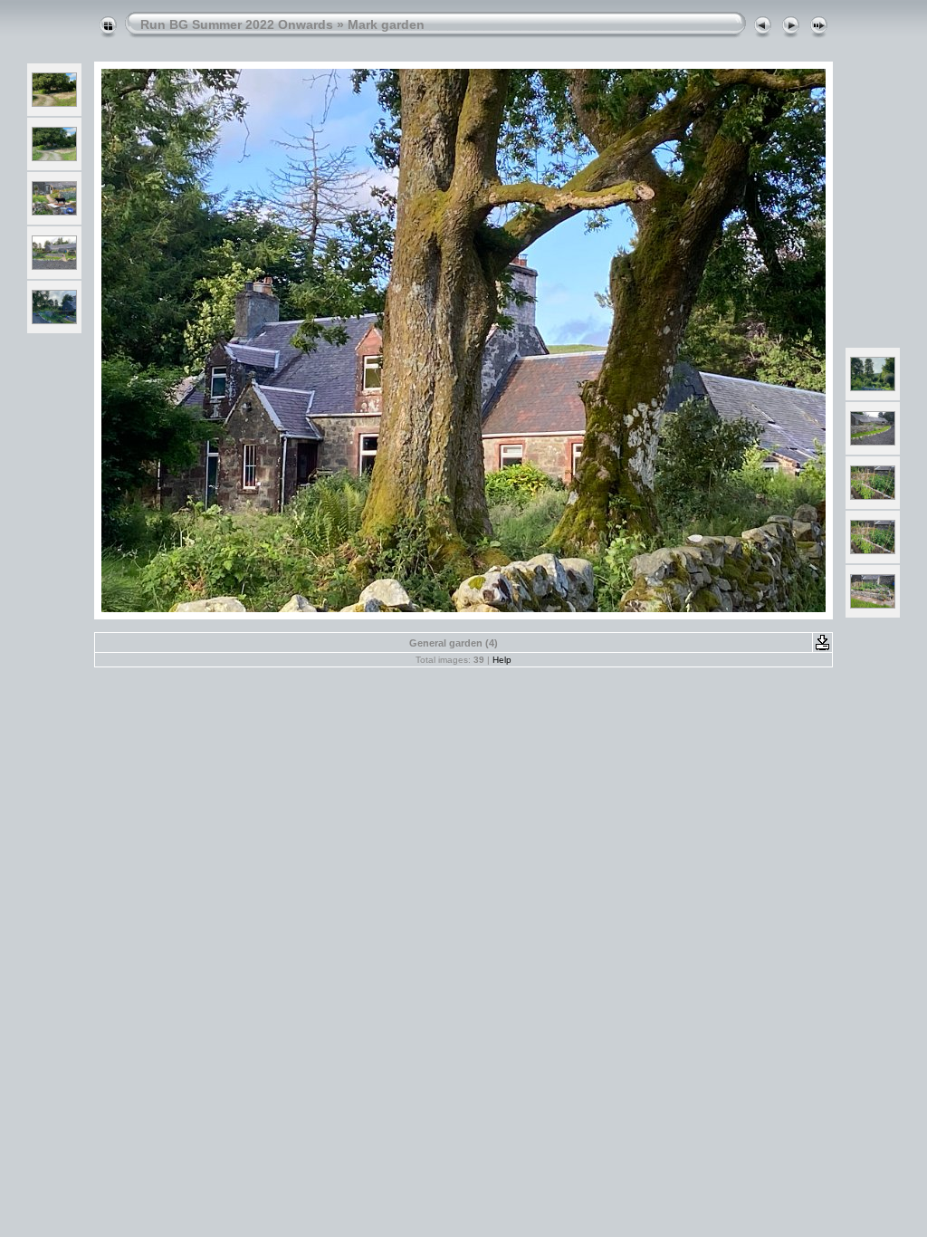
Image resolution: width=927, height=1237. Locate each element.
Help (501, 660)
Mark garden (386, 24)
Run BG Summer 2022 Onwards (236, 24)
